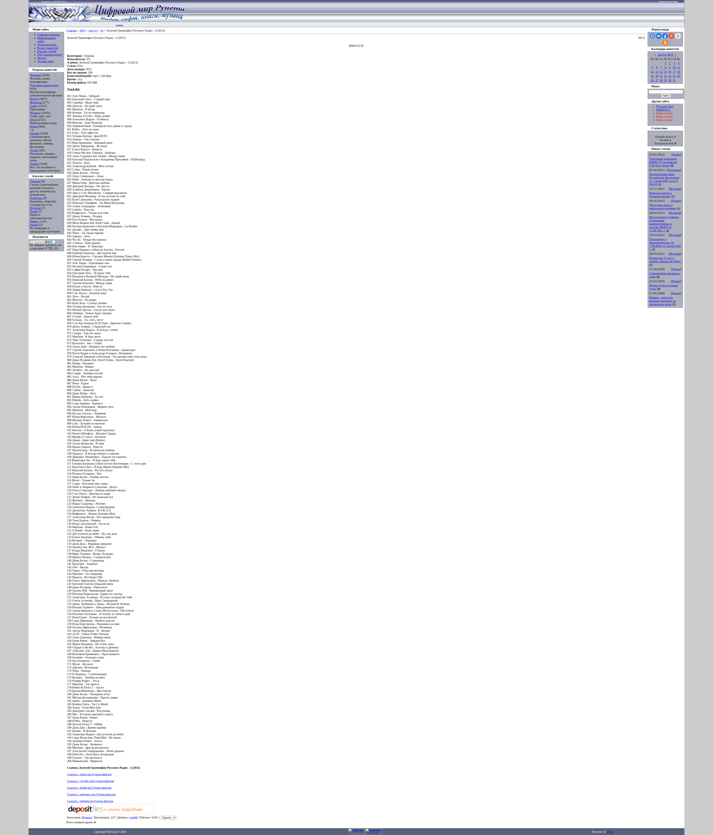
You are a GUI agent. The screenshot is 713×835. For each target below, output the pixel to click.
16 (101, 30)
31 (674, 80)
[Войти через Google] (678, 36)
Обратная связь (47, 44)
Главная (119, 25)
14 (661, 71)
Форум (41, 58)
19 (652, 76)
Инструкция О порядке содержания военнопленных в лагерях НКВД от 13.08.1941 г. (664, 224)
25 (678, 76)
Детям (34, 150)
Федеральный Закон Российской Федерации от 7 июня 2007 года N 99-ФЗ (664, 179)
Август (92, 30)
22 (665, 76)
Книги (34, 98)
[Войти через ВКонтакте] (659, 36)
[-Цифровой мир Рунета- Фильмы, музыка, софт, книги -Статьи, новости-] (139, 21)
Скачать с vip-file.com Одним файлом (90, 781)
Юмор (34, 126)
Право (34, 211)
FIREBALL (663, 109)
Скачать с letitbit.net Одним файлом (89, 787)
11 (678, 67)
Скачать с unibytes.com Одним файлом (91, 794)
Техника (35, 181)
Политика (36, 198)
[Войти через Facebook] (665, 36)
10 (674, 67)
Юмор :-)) (36, 221)
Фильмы (35, 75)
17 (674, 71)
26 (652, 80)
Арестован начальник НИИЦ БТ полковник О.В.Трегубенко (663, 162)
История (35, 208)
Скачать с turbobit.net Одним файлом (90, 801)
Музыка (35, 112)
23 (669, 76)
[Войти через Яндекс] (671, 36)
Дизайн (35, 133)
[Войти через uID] (652, 36)
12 (652, 71)
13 (656, 71)
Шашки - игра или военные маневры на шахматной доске (662, 301)
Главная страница (48, 34)
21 (661, 76)
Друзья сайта (45, 61)
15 (665, 71)
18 (678, 71)
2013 (82, 30)
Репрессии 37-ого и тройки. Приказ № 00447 (665, 259)
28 (661, 80)
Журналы (36, 102)
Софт (33, 106)
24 (674, 76)
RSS (680, 2)
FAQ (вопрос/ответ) (49, 54)
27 (656, 80)
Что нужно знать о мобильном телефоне (662, 207)
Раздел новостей (47, 48)
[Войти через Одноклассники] (665, 42)
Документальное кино (44, 85)
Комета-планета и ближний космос (660, 194)
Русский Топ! (664, 106)
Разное (34, 163)
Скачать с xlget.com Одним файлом (89, 774)
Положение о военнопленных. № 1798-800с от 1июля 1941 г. (665, 244)
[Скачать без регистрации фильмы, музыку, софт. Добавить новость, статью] (60, 21)
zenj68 (134, 817)
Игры (33, 119)
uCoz (610, 831)
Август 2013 (665, 54)
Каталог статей (46, 51)
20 (656, 76)
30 (669, 80)
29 (665, 80)
